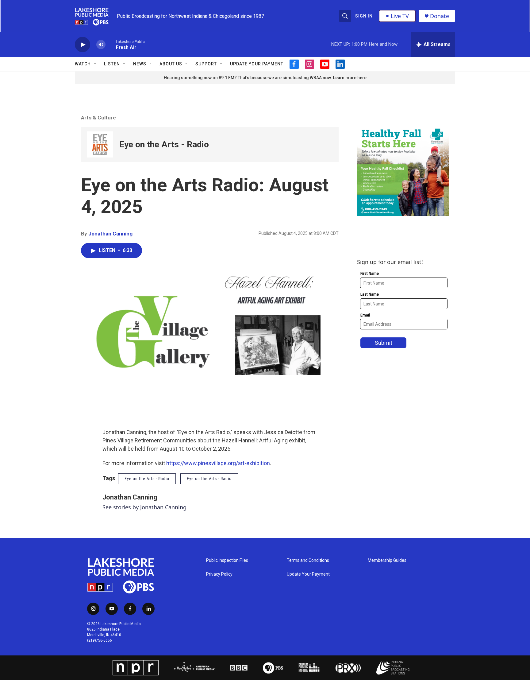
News (139, 63)
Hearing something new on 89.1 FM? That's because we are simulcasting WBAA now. (248, 77)
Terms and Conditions (308, 560)
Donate (439, 16)
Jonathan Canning (110, 234)
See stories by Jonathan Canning (144, 507)
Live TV (400, 16)
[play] (82, 44)
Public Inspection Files (227, 560)
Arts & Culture (98, 118)
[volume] (101, 45)
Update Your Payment (256, 63)
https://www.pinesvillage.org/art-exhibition (218, 463)
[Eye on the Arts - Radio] (100, 144)
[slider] (111, 44)
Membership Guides (387, 560)
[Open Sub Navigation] (95, 63)
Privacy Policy (219, 574)
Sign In (364, 16)
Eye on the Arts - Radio (164, 144)
